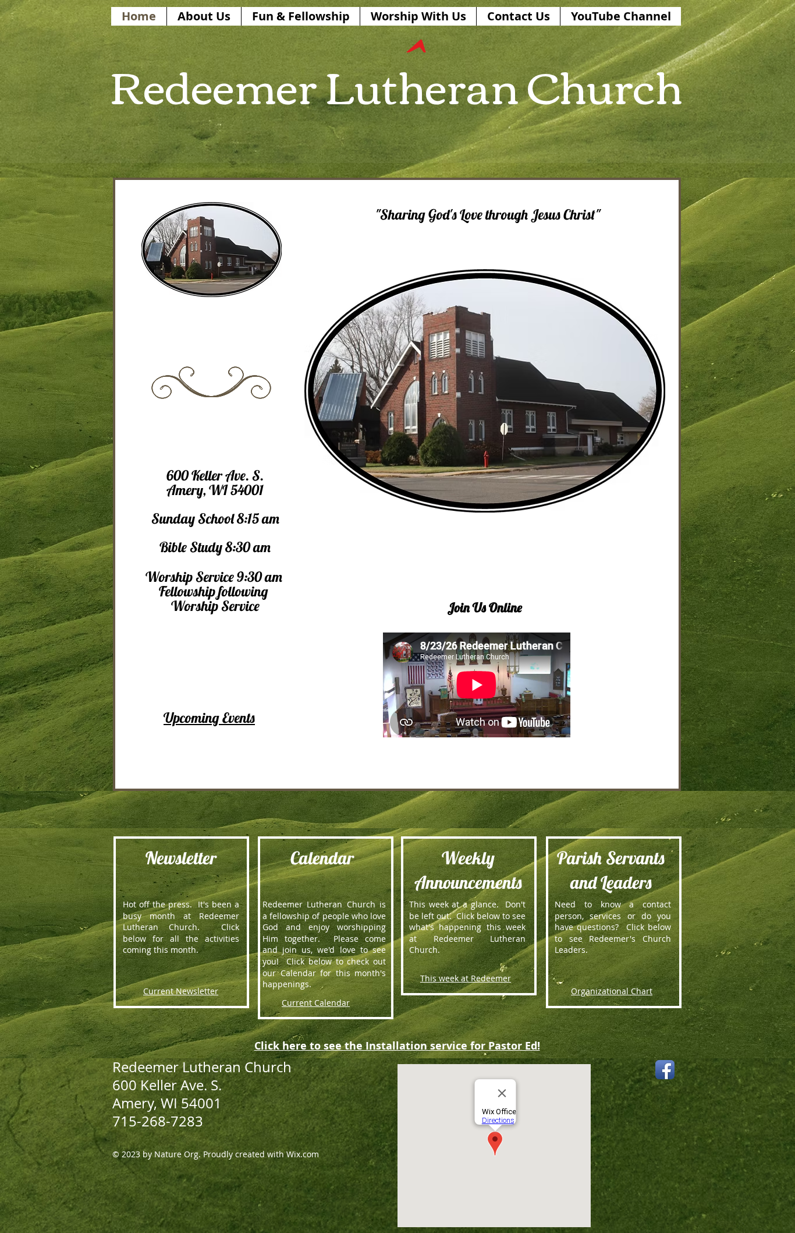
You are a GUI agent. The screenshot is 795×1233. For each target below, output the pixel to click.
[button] (484, 391)
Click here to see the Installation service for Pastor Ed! (397, 1045)
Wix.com (302, 1154)
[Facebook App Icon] (665, 1069)
